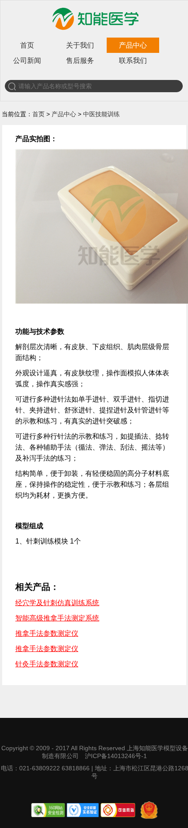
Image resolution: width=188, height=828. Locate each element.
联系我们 (133, 60)
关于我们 (80, 45)
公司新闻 (27, 60)
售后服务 (80, 60)
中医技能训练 (101, 114)
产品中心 (133, 45)
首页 (27, 45)
